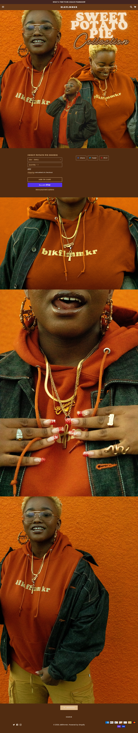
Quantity (32, 165)
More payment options (45, 189)
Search (69, 717)
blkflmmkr (69, 7)
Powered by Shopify (77, 725)
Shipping (31, 172)
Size (30, 160)
